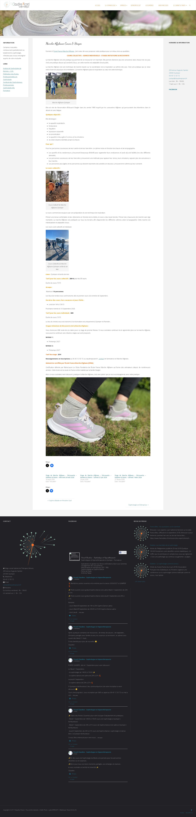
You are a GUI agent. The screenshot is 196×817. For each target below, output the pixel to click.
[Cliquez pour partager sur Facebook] (51, 465)
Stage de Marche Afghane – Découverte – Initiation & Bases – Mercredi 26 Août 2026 (61, 476)
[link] (190, 5)
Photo (74, 648)
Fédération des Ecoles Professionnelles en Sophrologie (11, 76)
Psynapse (6, 90)
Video (74, 616)
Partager (72, 621)
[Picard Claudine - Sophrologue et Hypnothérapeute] (74, 557)
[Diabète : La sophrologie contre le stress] (141, 570)
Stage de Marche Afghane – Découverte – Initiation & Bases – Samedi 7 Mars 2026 (130, 476)
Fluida (182, 813)
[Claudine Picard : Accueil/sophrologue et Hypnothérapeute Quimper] (16, 5)
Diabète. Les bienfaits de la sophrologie (164, 545)
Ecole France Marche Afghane (64, 51)
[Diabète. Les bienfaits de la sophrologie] (141, 552)
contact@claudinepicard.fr (178, 78)
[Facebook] (191, 810)
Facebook (173, 89)
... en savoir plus (139, 581)
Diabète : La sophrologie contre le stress (164, 564)
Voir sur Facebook (72, 619)
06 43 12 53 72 (174, 76)
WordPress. (189, 813)
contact (101, 359)
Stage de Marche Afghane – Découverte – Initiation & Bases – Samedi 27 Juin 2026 (95, 476)
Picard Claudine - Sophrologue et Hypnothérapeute (92, 577)
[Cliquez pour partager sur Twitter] (47, 465)
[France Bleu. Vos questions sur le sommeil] (141, 533)
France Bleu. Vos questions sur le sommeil (165, 527)
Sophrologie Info (9, 88)
